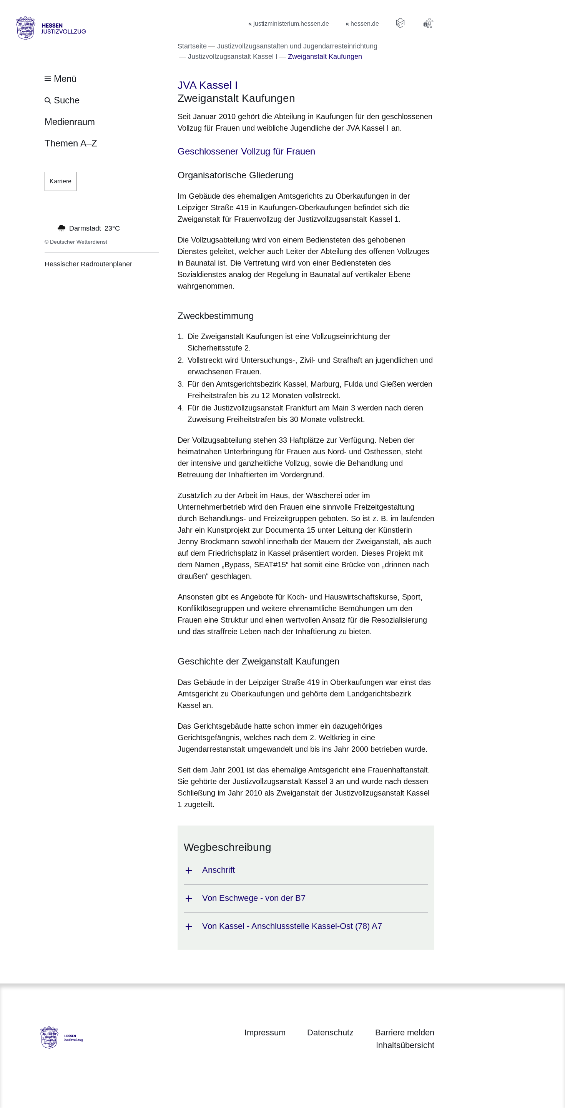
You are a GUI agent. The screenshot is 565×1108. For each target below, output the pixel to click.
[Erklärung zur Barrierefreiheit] (428, 23)
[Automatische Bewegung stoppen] (49, 227)
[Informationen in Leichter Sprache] (400, 23)
